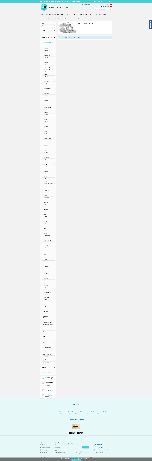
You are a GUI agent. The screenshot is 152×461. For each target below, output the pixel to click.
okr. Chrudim (46, 95)
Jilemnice (45, 216)
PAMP (54, 413)
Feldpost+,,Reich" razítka (47, 322)
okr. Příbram (46, 176)
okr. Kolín (45, 119)
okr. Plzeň (45, 164)
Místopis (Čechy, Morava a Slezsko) (61, 18)
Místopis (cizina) (46, 313)
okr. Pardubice (46, 157)
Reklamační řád (44, 452)
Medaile (43, 25)
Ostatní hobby (45, 369)
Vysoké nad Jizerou (47, 266)
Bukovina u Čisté (47, 192)
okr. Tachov (46, 283)
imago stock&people (87, 413)
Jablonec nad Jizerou (47, 211)
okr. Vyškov (46, 302)
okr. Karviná (46, 112)
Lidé (43, 329)
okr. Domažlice (46, 76)
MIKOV (92, 411)
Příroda (44, 342)
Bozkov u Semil (46, 190)
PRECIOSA (70, 411)
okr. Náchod (46, 143)
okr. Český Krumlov (47, 69)
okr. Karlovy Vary (47, 109)
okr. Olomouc (46, 150)
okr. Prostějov (46, 171)
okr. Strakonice (46, 273)
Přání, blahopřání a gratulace (46, 339)
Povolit (73, 459)
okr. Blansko (46, 52)
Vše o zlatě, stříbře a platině (46, 450)
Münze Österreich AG (65, 413)
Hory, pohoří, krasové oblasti (47, 317)
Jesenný (45, 214)
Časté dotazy (43, 444)
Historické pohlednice (49, 18)
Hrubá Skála (46, 207)
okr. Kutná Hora (46, 124)
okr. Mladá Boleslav (47, 138)
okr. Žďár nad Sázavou (48, 309)
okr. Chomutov (46, 93)
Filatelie (43, 365)
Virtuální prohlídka (58, 450)
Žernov (45, 268)
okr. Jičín (45, 102)
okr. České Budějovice (47, 67)
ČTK (76, 413)
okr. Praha (45, 166)
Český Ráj (45, 195)
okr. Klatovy (46, 117)
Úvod (42, 18)
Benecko (45, 188)
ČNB (60, 411)
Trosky (45, 254)
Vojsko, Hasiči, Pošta (47, 354)
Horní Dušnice (46, 204)
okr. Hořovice (46, 86)
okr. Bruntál (46, 60)
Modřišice (45, 233)
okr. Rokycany (46, 181)
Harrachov (45, 200)
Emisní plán (57, 442)
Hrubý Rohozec (46, 209)
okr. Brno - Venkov (47, 57)
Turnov (45, 256)
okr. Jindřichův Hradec (47, 107)
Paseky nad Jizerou (47, 235)
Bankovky (44, 367)
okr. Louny (45, 131)
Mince (43, 23)
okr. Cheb (45, 90)
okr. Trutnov (46, 287)
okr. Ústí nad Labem (47, 294)
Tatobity (45, 249)
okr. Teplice (46, 285)
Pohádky (44, 336)
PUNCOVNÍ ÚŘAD (103, 411)
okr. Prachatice (46, 169)
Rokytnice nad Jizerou (47, 240)
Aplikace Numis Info (59, 449)
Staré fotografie (46, 362)
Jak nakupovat (43, 453)
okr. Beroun (46, 50)
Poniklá (45, 237)
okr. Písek (45, 162)
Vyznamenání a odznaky (47, 37)
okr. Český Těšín (46, 71)
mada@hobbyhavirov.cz (105, 4)
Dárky (43, 35)
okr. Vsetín (45, 299)
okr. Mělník (45, 133)
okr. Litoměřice (46, 128)
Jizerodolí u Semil (47, 219)
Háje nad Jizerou (47, 197)
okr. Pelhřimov (46, 159)
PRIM (81, 411)
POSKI (98, 413)
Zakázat (78, 459)
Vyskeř (45, 264)
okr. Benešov (46, 48)
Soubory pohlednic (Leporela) (46, 359)
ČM (48, 411)
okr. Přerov (46, 173)
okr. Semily (72, 18)
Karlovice (45, 221)
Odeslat (85, 447)
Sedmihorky (46, 245)
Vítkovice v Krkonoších (48, 261)
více (89, 458)
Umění (44, 351)
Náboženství (45, 331)
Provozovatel (57, 447)
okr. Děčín (45, 74)
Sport (44, 349)
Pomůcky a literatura (46, 372)
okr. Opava (46, 152)
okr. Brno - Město (47, 55)
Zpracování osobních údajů (60, 452)
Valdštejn (45, 259)
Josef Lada (45, 327)
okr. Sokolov (46, 271)
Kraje (44, 45)
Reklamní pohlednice (46, 344)
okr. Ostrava (46, 154)
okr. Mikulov (46, 135)
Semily (45, 247)
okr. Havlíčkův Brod (47, 81)
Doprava (44, 319)
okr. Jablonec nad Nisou (48, 98)
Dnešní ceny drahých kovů (46, 447)
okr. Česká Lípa (46, 64)
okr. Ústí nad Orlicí (47, 297)
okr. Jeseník (46, 100)
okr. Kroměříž (46, 121)
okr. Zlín (45, 304)
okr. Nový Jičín (46, 145)
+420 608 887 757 (105, 6)
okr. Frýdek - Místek (47, 79)
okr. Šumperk (46, 278)
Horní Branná (46, 202)
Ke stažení (57, 444)
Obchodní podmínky (45, 449)
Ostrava (43, 32)
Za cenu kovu (44, 28)
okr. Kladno (46, 114)
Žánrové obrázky (46, 356)
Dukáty (43, 30)
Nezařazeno (46, 311)
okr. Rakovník (46, 178)
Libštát (45, 228)
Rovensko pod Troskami (48, 242)
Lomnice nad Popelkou (48, 230)
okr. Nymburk (46, 147)
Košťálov (45, 223)
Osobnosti (45, 334)
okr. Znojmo (46, 306)
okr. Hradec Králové (47, 88)
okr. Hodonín (46, 83)
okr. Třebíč (45, 290)
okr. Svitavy (46, 275)
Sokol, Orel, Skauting (47, 347)
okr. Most (45, 140)
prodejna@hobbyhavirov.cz (104, 449)
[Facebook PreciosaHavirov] (72, 452)
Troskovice (46, 252)
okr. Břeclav (46, 62)
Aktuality (42, 442)
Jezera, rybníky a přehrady (47, 324)
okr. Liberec (46, 126)
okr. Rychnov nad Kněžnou (48, 183)
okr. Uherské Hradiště (47, 292)
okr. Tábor (45, 280)
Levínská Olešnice (47, 226)
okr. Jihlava (46, 105)
